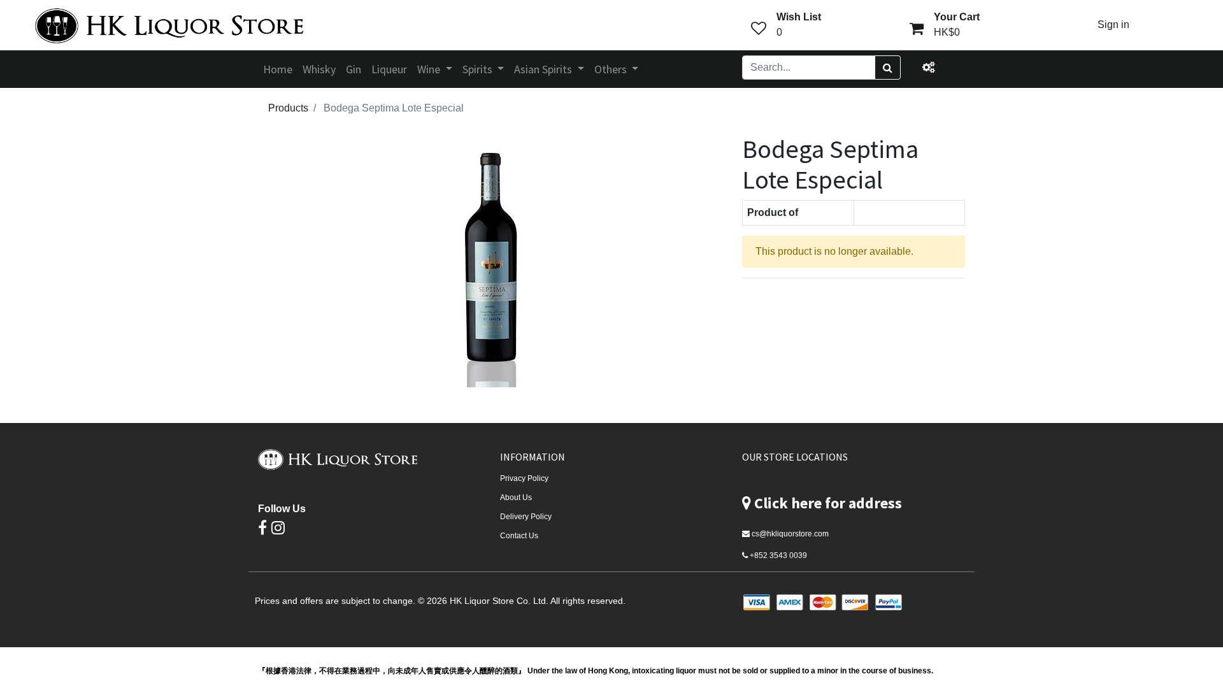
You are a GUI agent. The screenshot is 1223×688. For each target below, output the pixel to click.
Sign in (1113, 24)
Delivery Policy (526, 516)
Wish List (798, 16)
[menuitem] (277, 69)
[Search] (888, 67)
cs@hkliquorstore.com (790, 533)
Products (288, 108)
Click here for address (828, 503)
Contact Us (519, 535)
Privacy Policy (524, 478)
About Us (516, 497)
